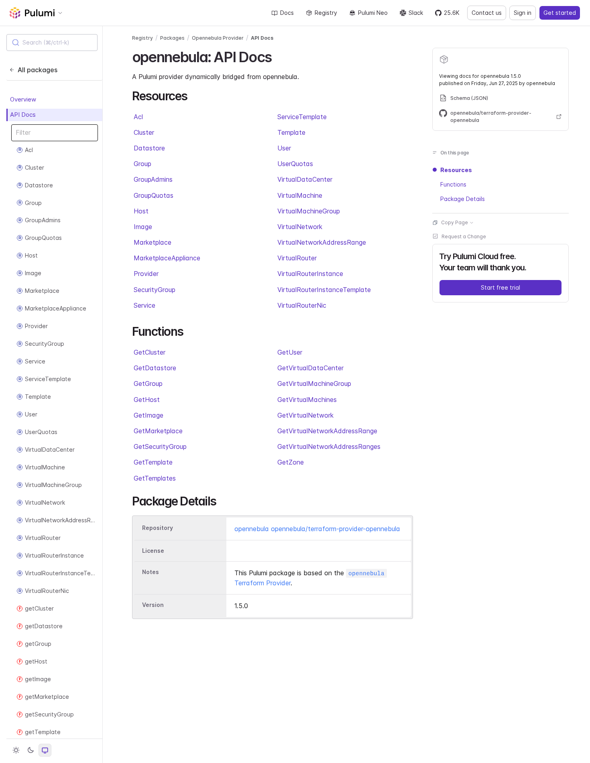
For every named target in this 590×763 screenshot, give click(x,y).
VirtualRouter (297, 258)
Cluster (144, 132)
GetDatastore (155, 368)
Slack (416, 12)
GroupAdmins (153, 179)
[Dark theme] (30, 750)
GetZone (290, 462)
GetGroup (148, 383)
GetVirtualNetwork (305, 415)
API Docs (23, 114)
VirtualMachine (299, 195)
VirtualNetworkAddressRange (321, 242)
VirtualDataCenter (304, 179)
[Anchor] (278, 56)
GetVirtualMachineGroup (314, 383)
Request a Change (463, 236)
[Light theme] (16, 750)
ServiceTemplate (302, 117)
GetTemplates (155, 478)
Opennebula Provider (218, 38)
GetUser (289, 352)
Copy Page (454, 222)
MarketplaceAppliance (167, 258)
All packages (37, 70)
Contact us (487, 12)
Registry (326, 12)
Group (142, 164)
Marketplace (152, 242)
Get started (559, 12)
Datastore (149, 148)
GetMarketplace (158, 431)
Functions (453, 184)
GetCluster (149, 352)
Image (143, 227)
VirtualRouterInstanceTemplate (324, 290)
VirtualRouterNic (301, 305)
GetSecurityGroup (160, 446)
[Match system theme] (45, 750)
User (284, 148)
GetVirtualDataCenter (310, 368)
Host (141, 211)
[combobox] (52, 42)
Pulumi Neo (373, 12)
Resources (456, 169)
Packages (172, 38)
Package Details (462, 198)
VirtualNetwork (299, 227)
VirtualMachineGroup (308, 211)
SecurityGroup (154, 290)
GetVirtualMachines (307, 400)
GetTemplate (153, 462)
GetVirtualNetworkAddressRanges (328, 446)
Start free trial (500, 287)
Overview (23, 99)
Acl (138, 117)
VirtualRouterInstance (310, 274)
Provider (146, 274)
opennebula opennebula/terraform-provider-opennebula (317, 529)
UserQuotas (295, 164)
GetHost (147, 400)
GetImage (148, 415)
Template (291, 132)
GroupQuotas (153, 195)
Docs (287, 12)
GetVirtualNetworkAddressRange (327, 431)
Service (144, 305)
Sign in (522, 12)
